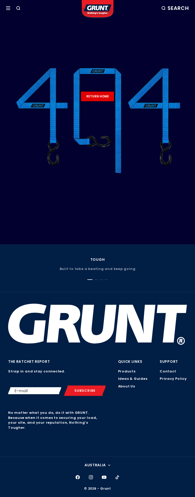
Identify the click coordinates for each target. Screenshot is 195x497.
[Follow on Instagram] (90, 477)
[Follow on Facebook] (77, 477)
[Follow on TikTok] (117, 477)
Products (127, 371)
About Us (126, 386)
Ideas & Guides (133, 378)
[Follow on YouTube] (104, 477)
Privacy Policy (173, 378)
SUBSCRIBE (84, 390)
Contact (168, 371)
